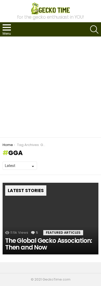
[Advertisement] (50, 86)
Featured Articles (63, 232)
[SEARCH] (94, 29)
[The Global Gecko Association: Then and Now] (50, 219)
